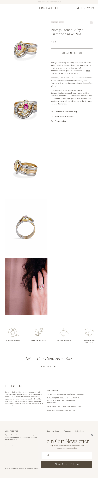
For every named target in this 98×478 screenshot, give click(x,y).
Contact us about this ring (66, 112)
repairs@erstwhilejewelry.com (64, 410)
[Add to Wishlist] (91, 22)
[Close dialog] (92, 435)
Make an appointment (64, 116)
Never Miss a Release (67, 464)
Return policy (60, 121)
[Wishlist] (89, 8)
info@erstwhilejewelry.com (71, 406)
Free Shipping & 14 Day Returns (46, 2)
